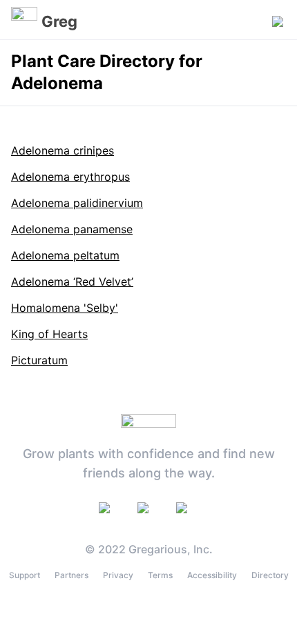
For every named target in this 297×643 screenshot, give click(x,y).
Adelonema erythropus (70, 177)
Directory (270, 575)
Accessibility (212, 575)
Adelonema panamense (72, 229)
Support (24, 575)
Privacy (118, 575)
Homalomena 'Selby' (64, 308)
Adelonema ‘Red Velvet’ (72, 281)
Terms (160, 575)
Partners (71, 575)
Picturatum (39, 360)
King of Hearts (49, 334)
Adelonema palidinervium (77, 203)
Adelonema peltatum (65, 255)
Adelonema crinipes (62, 150)
